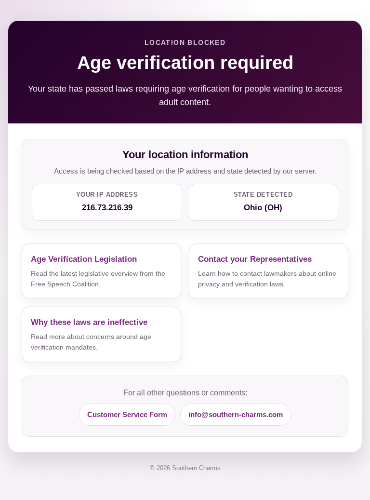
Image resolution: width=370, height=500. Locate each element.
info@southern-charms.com (235, 414)
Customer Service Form (127, 414)
